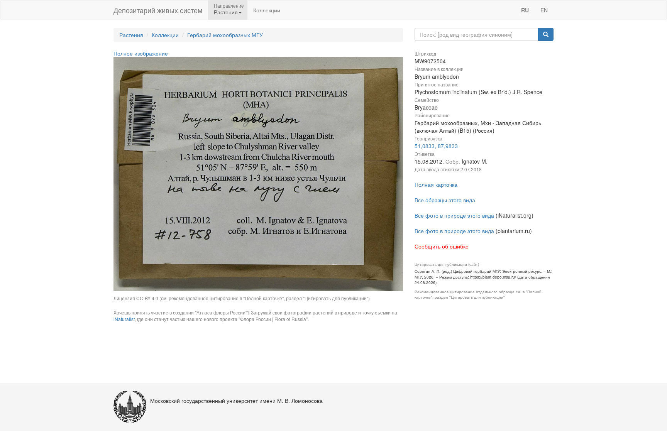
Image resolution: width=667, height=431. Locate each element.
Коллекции (266, 10)
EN (544, 10)
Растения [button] (226, 12)
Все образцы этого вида (445, 200)
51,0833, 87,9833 (436, 146)
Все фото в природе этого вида (454, 215)
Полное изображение (140, 53)
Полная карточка (436, 184)
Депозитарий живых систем (157, 10)
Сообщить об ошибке (442, 246)
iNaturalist (124, 319)
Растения (131, 35)
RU (525, 10)
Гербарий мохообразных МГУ (225, 35)
